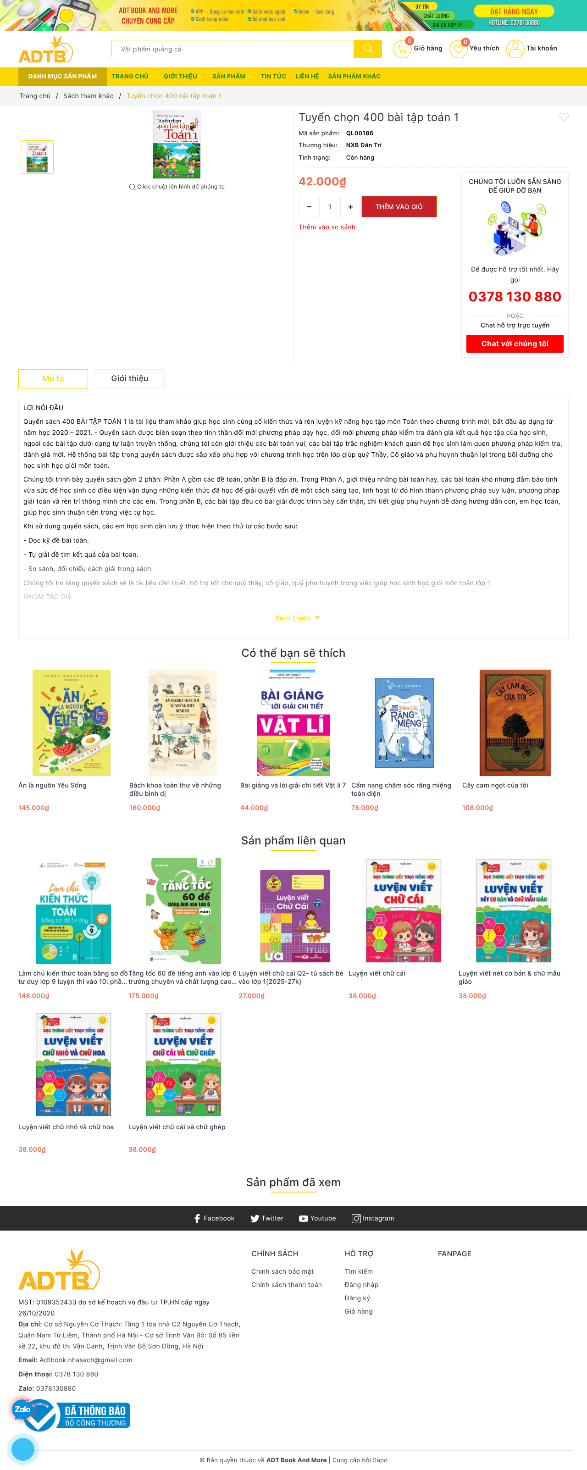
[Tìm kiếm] (368, 49)
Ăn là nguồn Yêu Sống (52, 785)
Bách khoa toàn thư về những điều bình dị (175, 790)
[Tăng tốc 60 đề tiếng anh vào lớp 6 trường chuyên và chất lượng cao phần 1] (183, 911)
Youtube (322, 1218)
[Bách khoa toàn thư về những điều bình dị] (182, 723)
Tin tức (274, 76)
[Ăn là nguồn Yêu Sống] (71, 723)
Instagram (377, 1218)
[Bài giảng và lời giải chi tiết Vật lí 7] (293, 723)
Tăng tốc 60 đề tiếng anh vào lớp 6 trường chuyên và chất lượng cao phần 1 (182, 978)
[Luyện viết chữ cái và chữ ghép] (183, 1064)
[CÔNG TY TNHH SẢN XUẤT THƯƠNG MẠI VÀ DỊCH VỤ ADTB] (45, 48)
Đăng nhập (362, 1285)
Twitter (271, 1218)
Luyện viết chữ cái (377, 973)
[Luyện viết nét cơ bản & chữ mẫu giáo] (514, 911)
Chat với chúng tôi (515, 343)
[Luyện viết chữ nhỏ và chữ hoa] (73, 1064)
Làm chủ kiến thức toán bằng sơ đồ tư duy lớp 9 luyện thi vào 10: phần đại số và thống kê (73, 978)
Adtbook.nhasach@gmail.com (86, 1360)
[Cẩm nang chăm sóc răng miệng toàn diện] (404, 723)
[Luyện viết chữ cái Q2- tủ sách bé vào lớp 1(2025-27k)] (293, 911)
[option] (177, 145)
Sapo (380, 1460)
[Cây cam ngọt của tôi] (515, 723)
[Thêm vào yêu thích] (564, 116)
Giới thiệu (181, 76)
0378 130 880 (515, 297)
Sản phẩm (229, 76)
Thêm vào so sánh (327, 227)
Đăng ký (358, 1298)
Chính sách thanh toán (286, 1285)
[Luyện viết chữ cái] (404, 911)
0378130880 (56, 1388)
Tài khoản (541, 48)
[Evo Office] (293, 15)
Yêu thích (481, 48)
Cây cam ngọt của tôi (495, 785)
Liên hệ (307, 76)
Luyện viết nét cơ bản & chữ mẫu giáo (509, 978)
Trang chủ (130, 76)
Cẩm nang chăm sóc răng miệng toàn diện (401, 790)
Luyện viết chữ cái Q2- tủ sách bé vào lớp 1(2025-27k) (290, 978)
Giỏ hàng (359, 1311)
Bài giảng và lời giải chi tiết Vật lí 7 (293, 785)
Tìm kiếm (359, 1272)
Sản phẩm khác (354, 76)
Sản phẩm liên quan (293, 840)
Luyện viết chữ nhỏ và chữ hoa (66, 1127)
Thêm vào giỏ (399, 207)
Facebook (218, 1218)
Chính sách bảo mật (282, 1272)
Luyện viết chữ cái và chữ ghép (177, 1127)
